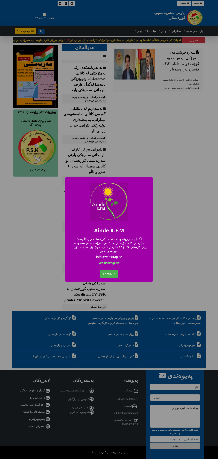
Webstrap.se (109, 262)
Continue (109, 274)
